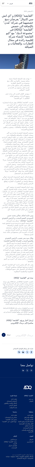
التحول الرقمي (13, 405)
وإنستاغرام (26, 314)
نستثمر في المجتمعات (11, 417)
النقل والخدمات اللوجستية (26, 423)
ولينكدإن (20, 314)
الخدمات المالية (29, 426)
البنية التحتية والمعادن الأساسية (27, 431)
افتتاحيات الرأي (13, 445)
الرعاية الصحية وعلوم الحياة (25, 421)
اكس (31, 314)
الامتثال (31, 439)
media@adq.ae (25, 310)
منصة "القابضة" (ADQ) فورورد (10, 442)
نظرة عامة (14, 399)
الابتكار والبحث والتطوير (10, 403)
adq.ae (12, 308)
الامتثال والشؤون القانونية (26, 456)
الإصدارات (14, 447)
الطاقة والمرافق (28, 417)
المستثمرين (30, 442)
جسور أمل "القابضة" (11, 419)
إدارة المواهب (13, 407)
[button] (10, 3)
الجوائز (31, 401)
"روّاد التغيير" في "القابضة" (9, 421)
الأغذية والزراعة (29, 419)
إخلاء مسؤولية (14, 456)
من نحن (31, 399)
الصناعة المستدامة (28, 428)
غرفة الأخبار (13, 439)
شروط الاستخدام (22, 458)
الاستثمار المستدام (12, 401)
